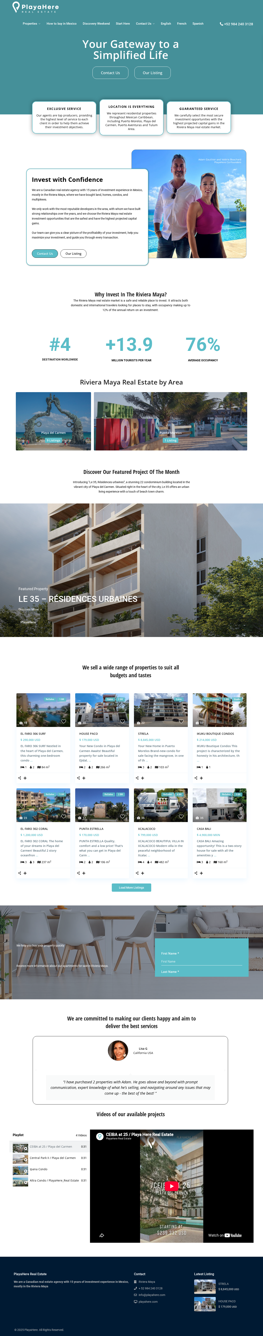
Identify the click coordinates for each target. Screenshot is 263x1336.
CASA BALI (204, 829)
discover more (28, 609)
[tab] (49, 1146)
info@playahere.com (152, 1295)
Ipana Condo (38, 1169)
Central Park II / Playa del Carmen (53, 1158)
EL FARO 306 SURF (33, 734)
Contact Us (143, 23)
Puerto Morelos (171, 433)
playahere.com (148, 1301)
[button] (36, 1070)
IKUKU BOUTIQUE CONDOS (215, 734)
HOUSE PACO (88, 734)
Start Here (123, 23)
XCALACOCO (146, 829)
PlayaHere (28, 622)
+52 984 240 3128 (238, 24)
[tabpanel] (171, 1186)
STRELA (143, 734)
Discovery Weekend (96, 23)
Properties (30, 23)
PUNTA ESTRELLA (91, 829)
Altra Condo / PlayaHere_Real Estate (54, 1180)
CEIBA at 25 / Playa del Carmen (51, 1146)
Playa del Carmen (53, 433)
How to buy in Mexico (62, 23)
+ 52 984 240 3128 (151, 1288)
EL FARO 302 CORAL (34, 829)
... (31, 760)
